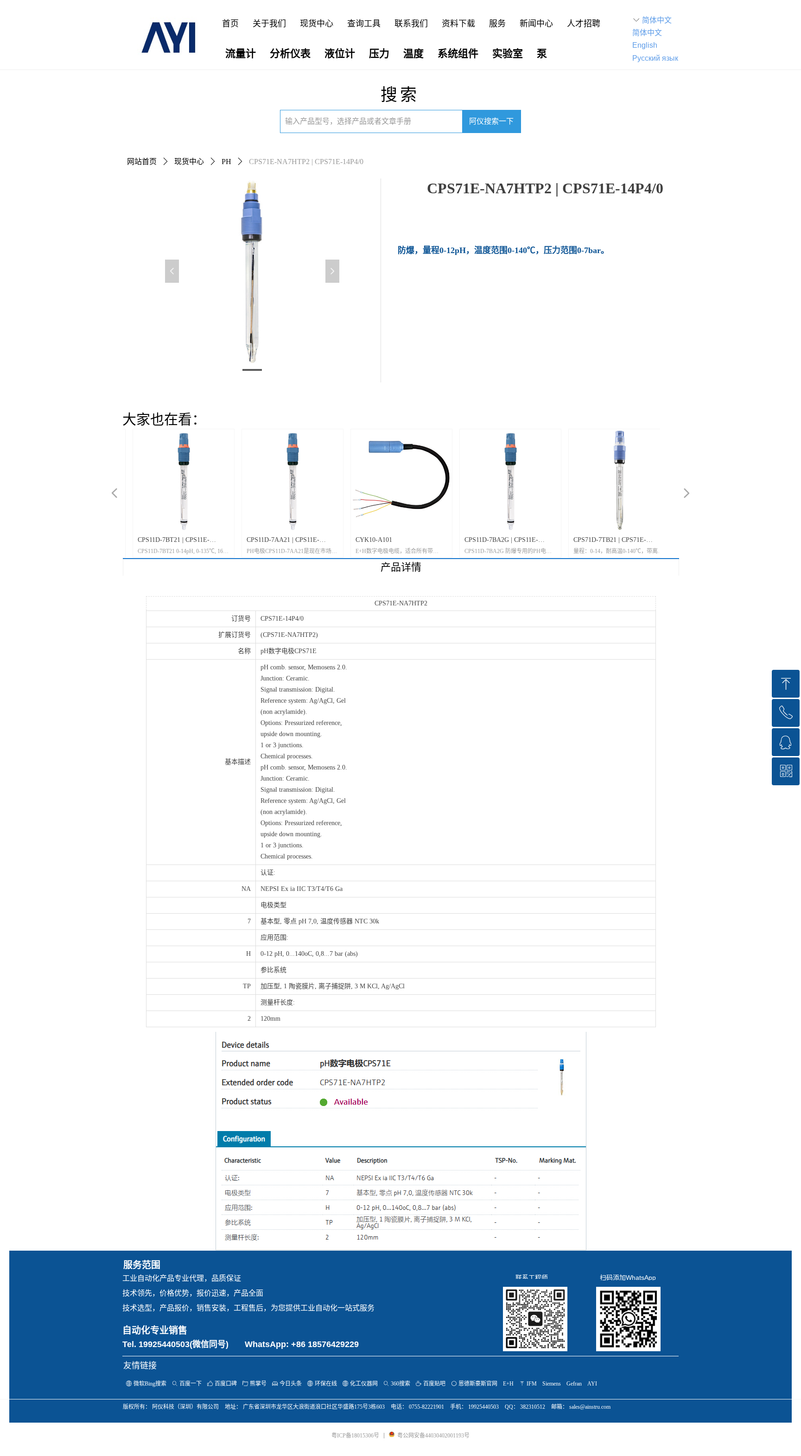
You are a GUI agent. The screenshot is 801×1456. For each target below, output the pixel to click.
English (644, 45)
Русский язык (655, 58)
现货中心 (189, 161)
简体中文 (657, 20)
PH (226, 161)
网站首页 (142, 161)
